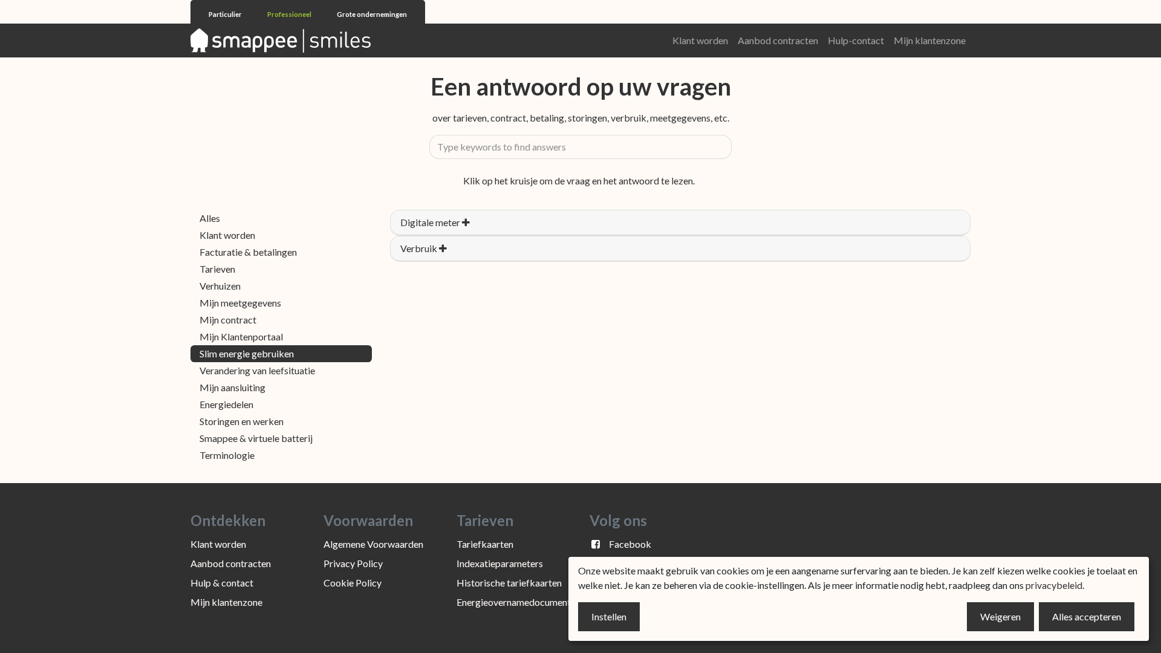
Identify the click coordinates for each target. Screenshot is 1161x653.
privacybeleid (1054, 585)
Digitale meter (431, 222)
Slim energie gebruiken (247, 353)
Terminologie (227, 455)
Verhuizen (220, 285)
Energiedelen (226, 404)
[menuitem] (700, 40)
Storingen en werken (242, 421)
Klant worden (227, 235)
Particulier (226, 14)
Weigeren (1000, 616)
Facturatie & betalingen (248, 252)
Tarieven (217, 269)
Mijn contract (228, 319)
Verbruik (419, 248)
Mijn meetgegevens (240, 302)
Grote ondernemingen (372, 14)
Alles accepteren (1086, 616)
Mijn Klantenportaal (241, 336)
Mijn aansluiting (232, 387)
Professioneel (290, 14)
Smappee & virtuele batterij (256, 438)
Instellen (608, 616)
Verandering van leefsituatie (257, 370)
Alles (210, 218)
